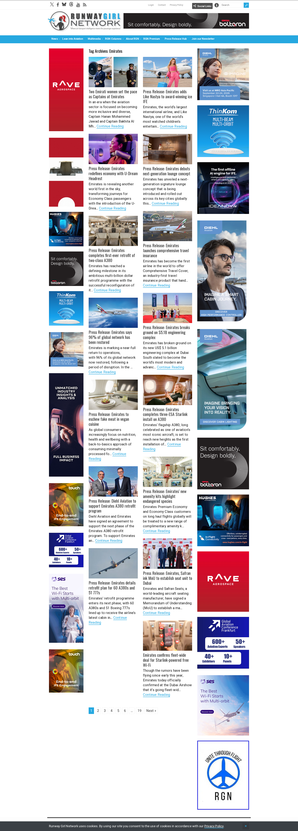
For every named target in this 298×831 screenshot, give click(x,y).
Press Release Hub (176, 38)
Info (216, 5)
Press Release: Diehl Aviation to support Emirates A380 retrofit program (112, 506)
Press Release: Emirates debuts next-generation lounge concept (166, 171)
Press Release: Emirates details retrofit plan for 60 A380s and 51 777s (112, 588)
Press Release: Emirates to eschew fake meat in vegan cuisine (109, 419)
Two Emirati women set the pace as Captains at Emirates (113, 93)
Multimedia (94, 38)
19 (139, 711)
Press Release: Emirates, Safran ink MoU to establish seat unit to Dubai (167, 578)
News (54, 38)
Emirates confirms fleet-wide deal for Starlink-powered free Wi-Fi (166, 660)
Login (151, 5)
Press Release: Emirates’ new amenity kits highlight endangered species (164, 496)
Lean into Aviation (72, 38)
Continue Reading (110, 126)
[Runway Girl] (84, 29)
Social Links (204, 6)
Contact (162, 5)
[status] (245, 826)
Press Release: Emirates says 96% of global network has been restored (110, 337)
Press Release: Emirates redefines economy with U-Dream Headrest (113, 173)
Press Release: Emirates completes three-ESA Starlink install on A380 (165, 414)
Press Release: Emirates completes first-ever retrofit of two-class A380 (112, 255)
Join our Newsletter (203, 38)
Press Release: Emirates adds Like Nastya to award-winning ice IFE (167, 96)
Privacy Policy (176, 5)
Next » (151, 711)
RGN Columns (113, 38)
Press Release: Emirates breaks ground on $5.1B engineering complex (166, 332)
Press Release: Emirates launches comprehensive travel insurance (166, 250)
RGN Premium (151, 38)
